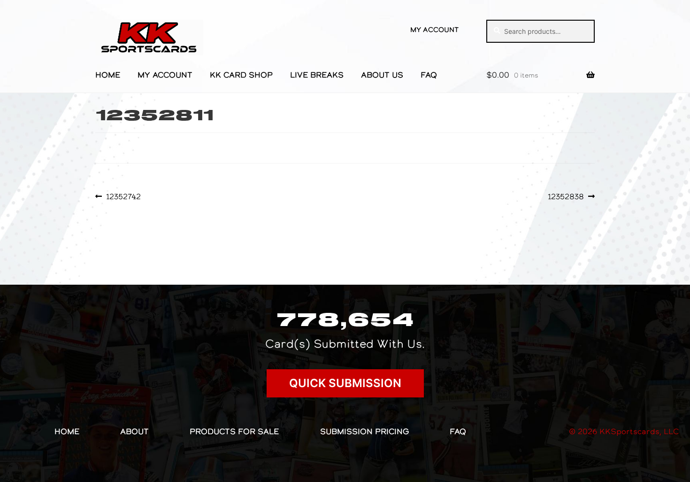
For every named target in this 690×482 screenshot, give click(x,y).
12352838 (566, 196)
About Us (382, 75)
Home (107, 75)
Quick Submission (345, 383)
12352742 (123, 196)
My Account (434, 29)
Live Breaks (317, 75)
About (134, 431)
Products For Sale (234, 431)
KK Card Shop (241, 75)
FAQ (429, 75)
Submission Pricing (364, 431)
